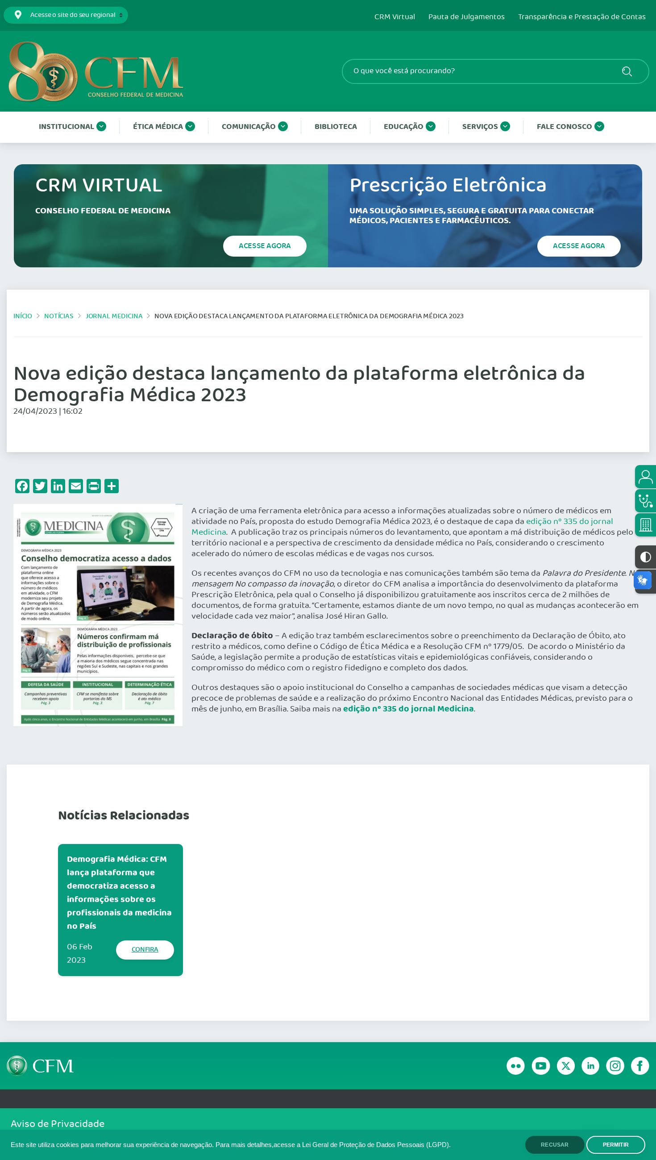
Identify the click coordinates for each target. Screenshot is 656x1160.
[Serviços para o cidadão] (645, 476)
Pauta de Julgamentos (466, 17)
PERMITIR (616, 1145)
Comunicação (249, 127)
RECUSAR (555, 1145)
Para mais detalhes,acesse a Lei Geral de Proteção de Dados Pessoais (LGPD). (333, 1144)
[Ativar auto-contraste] (645, 557)
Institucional (66, 127)
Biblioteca (336, 127)
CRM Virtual (394, 17)
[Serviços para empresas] (645, 524)
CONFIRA (145, 949)
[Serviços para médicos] (645, 500)
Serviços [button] (480, 127)
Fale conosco (564, 127)
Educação (403, 127)
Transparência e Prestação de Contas (582, 17)
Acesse (265, 246)
